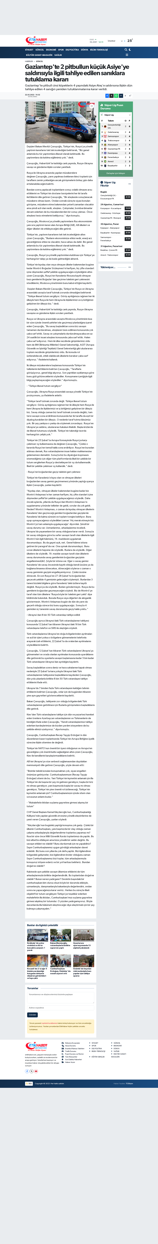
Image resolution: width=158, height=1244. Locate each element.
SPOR (61, 50)
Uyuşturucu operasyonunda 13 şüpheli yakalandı (82, 945)
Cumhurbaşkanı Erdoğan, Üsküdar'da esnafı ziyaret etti (60, 971)
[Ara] (126, 50)
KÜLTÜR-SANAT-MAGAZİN (39, 55)
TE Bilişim (129, 1083)
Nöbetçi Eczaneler (72, 1043)
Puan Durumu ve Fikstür (74, 1054)
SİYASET (29, 50)
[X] (32, 1071)
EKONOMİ (51, 50)
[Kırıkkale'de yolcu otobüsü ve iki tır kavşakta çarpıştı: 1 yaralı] (37, 935)
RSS (30, 1083)
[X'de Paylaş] (111, 96)
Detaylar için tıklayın (116, 173)
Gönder (32, 1015)
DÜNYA (84, 50)
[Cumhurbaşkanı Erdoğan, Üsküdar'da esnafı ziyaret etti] (60, 961)
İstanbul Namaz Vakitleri (74, 1049)
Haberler (29, 61)
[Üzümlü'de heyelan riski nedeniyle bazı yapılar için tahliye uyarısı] (83, 961)
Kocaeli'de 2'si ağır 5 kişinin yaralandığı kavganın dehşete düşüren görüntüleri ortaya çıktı (37, 973)
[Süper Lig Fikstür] (129, 184)
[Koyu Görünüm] (129, 50)
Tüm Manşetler (71, 1057)
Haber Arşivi (70, 1062)
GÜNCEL (39, 50)
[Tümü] (129, 267)
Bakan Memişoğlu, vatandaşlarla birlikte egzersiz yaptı (60, 945)
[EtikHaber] (36, 40)
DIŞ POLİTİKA (72, 50)
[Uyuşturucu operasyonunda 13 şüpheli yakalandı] (83, 935)
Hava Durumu (70, 1046)
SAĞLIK (58, 55)
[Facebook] (27, 1071)
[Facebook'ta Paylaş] (107, 96)
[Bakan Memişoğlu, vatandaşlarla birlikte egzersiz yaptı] (60, 935)
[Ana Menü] (126, 55)
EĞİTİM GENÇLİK (98, 1057)
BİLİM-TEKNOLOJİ (99, 50)
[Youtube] (36, 1071)
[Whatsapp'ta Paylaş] (116, 96)
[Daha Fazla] (121, 96)
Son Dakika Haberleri (73, 1059)
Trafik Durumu (70, 1051)
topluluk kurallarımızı (49, 1023)
